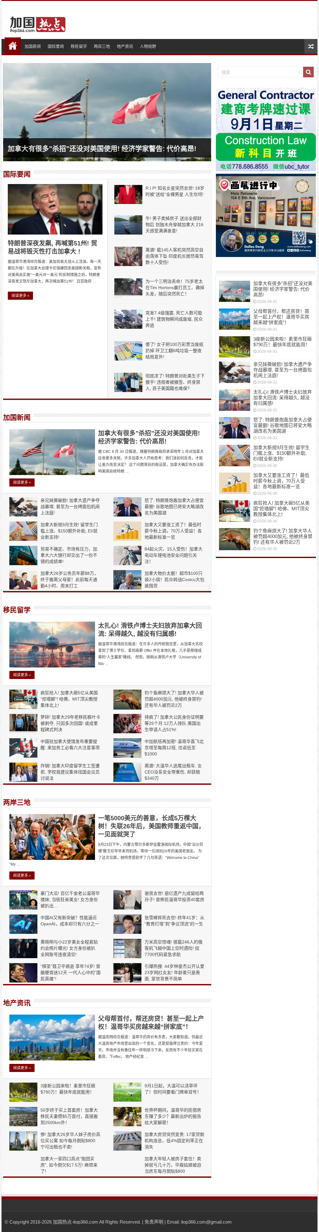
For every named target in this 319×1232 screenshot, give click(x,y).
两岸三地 (102, 46)
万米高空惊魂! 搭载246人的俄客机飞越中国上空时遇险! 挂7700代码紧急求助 (173, 948)
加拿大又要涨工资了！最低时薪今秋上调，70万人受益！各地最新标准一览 (173, 531)
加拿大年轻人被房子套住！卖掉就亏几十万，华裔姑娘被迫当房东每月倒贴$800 (173, 1165)
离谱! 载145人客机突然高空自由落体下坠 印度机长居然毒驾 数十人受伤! (174, 256)
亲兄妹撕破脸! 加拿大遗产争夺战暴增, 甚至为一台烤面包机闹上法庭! (70, 506)
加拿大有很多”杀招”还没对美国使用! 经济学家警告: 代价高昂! (102, 149)
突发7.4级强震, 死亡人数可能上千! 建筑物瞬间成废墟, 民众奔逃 (174, 319)
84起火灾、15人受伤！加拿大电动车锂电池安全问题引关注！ (173, 555)
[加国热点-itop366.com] (35, 21)
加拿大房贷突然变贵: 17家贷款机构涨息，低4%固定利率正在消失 (174, 1140)
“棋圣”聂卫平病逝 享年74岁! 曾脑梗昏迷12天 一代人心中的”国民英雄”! (70, 972)
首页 (13, 45)
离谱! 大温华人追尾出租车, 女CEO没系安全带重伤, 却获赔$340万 (173, 772)
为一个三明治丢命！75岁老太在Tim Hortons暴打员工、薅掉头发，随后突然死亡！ (174, 287)
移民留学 (79, 46)
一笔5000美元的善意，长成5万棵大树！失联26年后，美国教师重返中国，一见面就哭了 (151, 826)
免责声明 (154, 1222)
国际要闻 (56, 46)
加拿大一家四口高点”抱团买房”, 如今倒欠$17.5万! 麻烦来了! (69, 1165)
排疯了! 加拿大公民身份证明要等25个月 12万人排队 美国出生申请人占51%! (174, 723)
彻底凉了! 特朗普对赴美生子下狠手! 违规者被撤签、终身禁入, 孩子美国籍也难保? (175, 382)
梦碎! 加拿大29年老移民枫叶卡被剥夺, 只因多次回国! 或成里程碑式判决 (70, 723)
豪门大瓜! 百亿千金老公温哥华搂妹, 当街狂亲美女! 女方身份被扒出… (70, 899)
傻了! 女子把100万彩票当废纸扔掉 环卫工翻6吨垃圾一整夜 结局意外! (174, 350)
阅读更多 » (20, 295)
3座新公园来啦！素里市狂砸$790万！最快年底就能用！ (282, 341)
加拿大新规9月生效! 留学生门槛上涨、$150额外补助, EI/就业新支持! (69, 531)
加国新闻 (33, 46)
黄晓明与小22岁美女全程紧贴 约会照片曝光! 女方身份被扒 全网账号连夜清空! (69, 948)
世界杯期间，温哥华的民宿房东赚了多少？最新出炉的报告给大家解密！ (173, 1116)
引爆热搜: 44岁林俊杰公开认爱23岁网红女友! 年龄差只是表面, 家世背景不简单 (174, 972)
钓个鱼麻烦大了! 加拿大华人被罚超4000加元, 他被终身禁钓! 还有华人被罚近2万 (174, 699)
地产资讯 (125, 46)
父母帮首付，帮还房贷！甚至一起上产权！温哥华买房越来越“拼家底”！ (281, 316)
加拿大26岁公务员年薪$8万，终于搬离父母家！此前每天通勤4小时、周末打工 (69, 579)
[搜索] (308, 72)
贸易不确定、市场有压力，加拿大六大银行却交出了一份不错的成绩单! (68, 555)
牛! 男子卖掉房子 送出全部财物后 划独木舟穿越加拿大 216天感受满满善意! (174, 224)
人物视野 (148, 46)
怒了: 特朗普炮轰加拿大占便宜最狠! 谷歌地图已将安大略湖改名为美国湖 (174, 506)
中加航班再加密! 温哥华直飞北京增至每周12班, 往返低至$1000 (174, 747)
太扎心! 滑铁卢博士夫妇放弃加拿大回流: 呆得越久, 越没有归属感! (282, 397)
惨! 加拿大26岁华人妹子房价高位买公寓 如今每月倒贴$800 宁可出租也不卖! (70, 1140)
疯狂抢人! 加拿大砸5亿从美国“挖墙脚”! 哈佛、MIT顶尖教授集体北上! (69, 699)
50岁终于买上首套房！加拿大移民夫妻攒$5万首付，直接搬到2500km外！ (69, 1116)
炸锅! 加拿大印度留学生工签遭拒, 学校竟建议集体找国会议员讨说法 (70, 772)
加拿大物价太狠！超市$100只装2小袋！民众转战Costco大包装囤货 (174, 579)
